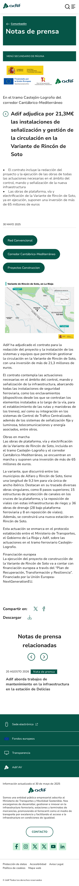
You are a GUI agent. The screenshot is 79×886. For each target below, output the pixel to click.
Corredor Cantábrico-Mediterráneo (31, 254)
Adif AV (17, 767)
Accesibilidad (38, 864)
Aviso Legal (56, 864)
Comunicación (19, 23)
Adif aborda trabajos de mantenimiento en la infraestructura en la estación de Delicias (37, 684)
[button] (5, 114)
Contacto (39, 832)
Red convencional (20, 240)
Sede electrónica (25, 724)
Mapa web (34, 868)
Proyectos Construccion (24, 268)
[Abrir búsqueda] (67, 7)
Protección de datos (15, 864)
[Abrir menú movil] (73, 7)
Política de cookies (14, 868)
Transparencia (21, 753)
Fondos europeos (23, 738)
